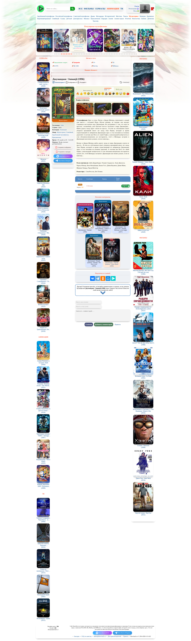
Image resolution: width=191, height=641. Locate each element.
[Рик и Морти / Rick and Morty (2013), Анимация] (61, 51)
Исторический (110, 16)
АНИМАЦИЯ (113, 9)
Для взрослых (78, 18)
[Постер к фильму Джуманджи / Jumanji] (63, 118)
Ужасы (125, 16)
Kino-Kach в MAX (65, 156)
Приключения (95, 18)
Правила (118, 324)
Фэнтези (128, 18)
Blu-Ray (95, 66)
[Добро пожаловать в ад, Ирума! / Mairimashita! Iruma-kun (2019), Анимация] (112, 51)
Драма (93, 16)
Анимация (63, 130)
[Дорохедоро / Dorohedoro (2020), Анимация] (78, 51)
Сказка (62, 18)
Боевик (143, 18)
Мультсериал (133, 16)
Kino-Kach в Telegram (65, 160)
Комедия (143, 16)
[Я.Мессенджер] (113, 278)
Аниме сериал (119, 18)
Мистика (119, 16)
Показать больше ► (91, 70)
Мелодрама (100, 16)
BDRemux (115, 66)
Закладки (76, 636)
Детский (69, 18)
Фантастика (136, 18)
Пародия (104, 18)
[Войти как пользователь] (145, 8)
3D (113, 62)
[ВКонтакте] (92, 278)
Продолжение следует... (61, 62)
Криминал (150, 16)
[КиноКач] (40, 8)
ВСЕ (81, 9)
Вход (135, 11)
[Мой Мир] (108, 278)
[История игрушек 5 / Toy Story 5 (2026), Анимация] (145, 51)
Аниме (110, 18)
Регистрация (133, 8)
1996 (62, 125)
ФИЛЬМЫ (89, 9)
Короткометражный (44, 18)
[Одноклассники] (102, 278)
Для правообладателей (114, 636)
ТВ (121, 9)
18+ (94, 62)
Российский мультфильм (64, 16)
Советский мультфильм (81, 16)
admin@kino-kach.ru (100, 636)
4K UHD (76, 66)
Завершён (77, 62)
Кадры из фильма (82, 100)
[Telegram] (97, 278)
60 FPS (56, 66)
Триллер (95, 21)
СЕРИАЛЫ (100, 9)
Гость (137, 6)
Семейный (55, 18)
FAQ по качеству (87, 636)
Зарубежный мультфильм (45, 16)
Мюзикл (86, 18)
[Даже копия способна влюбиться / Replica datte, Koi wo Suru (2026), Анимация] (44, 51)
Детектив (150, 18)
